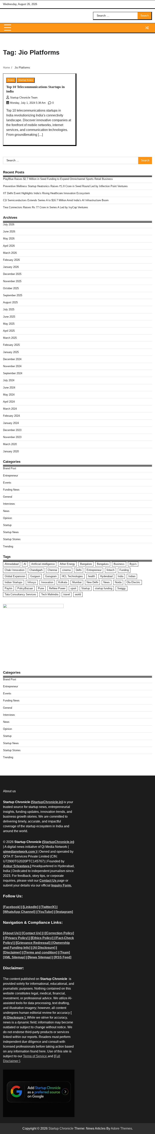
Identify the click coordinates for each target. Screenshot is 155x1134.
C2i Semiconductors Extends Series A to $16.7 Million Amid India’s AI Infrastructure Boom (56, 200)
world (78, 594)
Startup (7, 525)
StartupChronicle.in (47, 802)
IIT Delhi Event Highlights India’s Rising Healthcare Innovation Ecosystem (46, 193)
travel (66, 594)
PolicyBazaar (25, 588)
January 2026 (11, 266)
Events (7, 482)
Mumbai (77, 582)
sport (73, 588)
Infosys (31, 582)
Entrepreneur (10, 475)
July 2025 (8, 309)
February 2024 (11, 415)
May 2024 (9, 394)
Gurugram (51, 576)
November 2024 (12, 366)
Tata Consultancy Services (20, 594)
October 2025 (11, 288)
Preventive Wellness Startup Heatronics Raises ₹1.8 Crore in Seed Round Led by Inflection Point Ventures (65, 186)
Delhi (79, 570)
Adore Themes (121, 1128)
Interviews (9, 503)
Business (119, 563)
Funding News (11, 489)
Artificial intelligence (43, 563)
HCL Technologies (72, 576)
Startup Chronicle (60, 1128)
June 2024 (9, 387)
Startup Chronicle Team (24, 97)
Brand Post (9, 468)
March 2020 (10, 444)
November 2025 (12, 281)
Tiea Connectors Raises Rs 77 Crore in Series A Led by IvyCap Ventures (45, 207)
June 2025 (9, 316)
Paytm (8, 588)
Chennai (52, 570)
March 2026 (10, 252)
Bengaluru (103, 563)
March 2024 (10, 408)
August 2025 (10, 302)
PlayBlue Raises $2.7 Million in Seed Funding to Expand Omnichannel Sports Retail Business (58, 178)
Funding (124, 570)
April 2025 (9, 330)
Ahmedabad (12, 563)
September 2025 (12, 295)
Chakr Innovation (14, 570)
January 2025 (11, 352)
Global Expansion (15, 576)
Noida (118, 582)
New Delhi (92, 582)
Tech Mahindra (49, 594)
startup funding (103, 588)
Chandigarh (36, 570)
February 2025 (11, 344)
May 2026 (9, 238)
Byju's (133, 563)
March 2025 (10, 337)
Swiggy (121, 588)
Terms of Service (35, 1056)
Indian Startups (13, 582)
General (7, 496)
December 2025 (12, 273)
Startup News (25, 80)
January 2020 (11, 451)
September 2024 (12, 373)
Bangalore (86, 563)
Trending (8, 546)
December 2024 (12, 359)
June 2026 (9, 231)
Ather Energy (67, 563)
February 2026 (11, 259)
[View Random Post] (147, 28)
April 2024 (9, 401)
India (120, 576)
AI (25, 563)
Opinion (7, 518)
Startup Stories (12, 539)
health (91, 576)
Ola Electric (133, 582)
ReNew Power (57, 588)
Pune (41, 588)
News (11, 80)
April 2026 (9, 245)
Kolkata (62, 582)
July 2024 (8, 380)
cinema (66, 570)
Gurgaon (35, 576)
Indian (131, 576)
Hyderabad (106, 576)
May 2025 (9, 323)
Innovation (47, 582)
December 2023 (12, 430)
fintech (110, 570)
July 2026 (8, 224)
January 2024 (11, 423)
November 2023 (12, 437)
